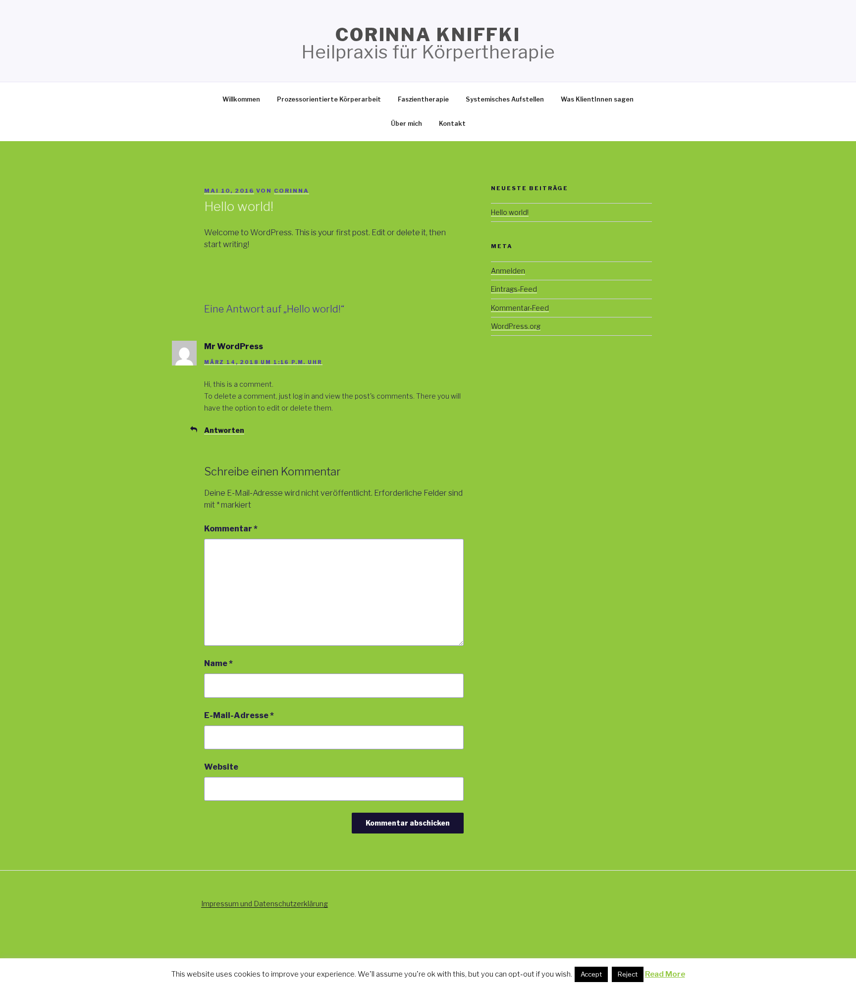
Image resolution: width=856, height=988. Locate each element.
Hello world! (510, 212)
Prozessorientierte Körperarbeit (329, 99)
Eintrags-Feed (514, 289)
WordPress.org (515, 326)
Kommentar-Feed (520, 308)
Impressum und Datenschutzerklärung (264, 903)
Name (218, 663)
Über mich (406, 123)
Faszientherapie (423, 99)
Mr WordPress (233, 346)
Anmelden (508, 270)
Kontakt (452, 123)
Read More (665, 974)
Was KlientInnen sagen (597, 99)
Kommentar (231, 528)
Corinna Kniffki (428, 35)
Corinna (291, 190)
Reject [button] (628, 974)
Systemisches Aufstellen (505, 99)
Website (221, 767)
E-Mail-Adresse (239, 715)
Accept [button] (591, 974)
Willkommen (241, 99)
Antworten (224, 430)
